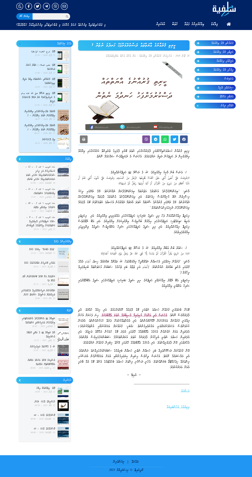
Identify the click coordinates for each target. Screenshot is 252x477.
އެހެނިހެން (167, 56)
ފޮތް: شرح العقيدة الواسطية (43, 51)
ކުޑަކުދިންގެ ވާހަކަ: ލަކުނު (45, 402)
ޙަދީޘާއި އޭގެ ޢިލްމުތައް (223, 52)
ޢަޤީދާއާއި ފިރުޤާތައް (225, 61)
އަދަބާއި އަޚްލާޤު (226, 97)
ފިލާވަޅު (214, 24)
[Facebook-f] (28, 6)
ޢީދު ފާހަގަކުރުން (48, 139)
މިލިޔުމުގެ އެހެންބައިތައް (178, 407)
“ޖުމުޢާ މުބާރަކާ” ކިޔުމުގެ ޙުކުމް (42, 249)
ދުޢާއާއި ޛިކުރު (227, 106)
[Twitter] (37, 6)
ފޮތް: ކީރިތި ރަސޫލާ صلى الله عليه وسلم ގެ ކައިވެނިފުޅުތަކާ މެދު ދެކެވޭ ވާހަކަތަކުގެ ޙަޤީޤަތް (38, 97)
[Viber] (55, 6)
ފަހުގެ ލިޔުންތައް (64, 44)
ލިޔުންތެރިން (118, 462)
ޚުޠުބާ (175, 24)
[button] (184, 139)
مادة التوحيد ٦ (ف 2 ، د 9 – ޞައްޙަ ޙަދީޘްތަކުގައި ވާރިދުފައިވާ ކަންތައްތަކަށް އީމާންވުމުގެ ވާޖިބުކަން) (40, 222)
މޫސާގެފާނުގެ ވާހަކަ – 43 (44, 429)
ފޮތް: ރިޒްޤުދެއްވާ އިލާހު (45, 388)
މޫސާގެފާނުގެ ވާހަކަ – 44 (44, 415)
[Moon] (19, 6)
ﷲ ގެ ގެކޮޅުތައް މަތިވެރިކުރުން (42, 347)
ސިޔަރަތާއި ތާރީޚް (225, 88)
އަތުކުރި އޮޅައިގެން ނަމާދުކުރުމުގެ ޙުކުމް (39, 263)
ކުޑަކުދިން (160, 24)
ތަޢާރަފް (135, 462)
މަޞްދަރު (185, 391)
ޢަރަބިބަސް (228, 79)
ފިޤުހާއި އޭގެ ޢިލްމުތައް (223, 70)
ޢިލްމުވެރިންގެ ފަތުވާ (194, 24)
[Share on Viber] (146, 139)
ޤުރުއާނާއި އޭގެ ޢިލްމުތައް (222, 43)
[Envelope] (64, 6)
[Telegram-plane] (46, 6)
